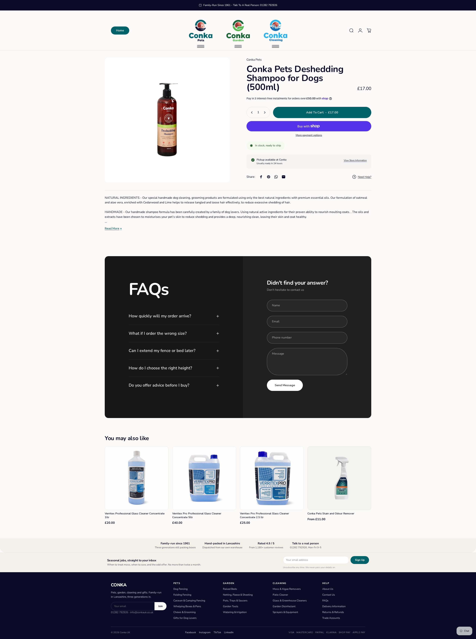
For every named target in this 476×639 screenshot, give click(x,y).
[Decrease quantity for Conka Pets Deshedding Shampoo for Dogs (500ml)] (251, 112)
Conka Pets (254, 60)
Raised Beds (230, 589)
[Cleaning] (275, 30)
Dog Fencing (180, 589)
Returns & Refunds (333, 612)
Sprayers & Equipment (285, 612)
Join (160, 606)
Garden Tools (230, 606)
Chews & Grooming (184, 612)
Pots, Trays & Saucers (235, 600)
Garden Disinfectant (284, 606)
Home (120, 30)
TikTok (217, 632)
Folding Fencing (182, 595)
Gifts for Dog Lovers (185, 618)
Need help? (364, 177)
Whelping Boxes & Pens (187, 606)
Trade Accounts (331, 618)
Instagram (205, 632)
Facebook (190, 632)
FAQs (325, 600)
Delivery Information (334, 606)
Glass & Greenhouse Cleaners (290, 600)
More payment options (309, 135)
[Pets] (201, 30)
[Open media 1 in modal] (167, 119)
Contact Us (328, 595)
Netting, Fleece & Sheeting (238, 595)
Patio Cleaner (280, 595)
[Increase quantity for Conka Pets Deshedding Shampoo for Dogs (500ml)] (265, 112)
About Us (327, 589)
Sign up (360, 560)
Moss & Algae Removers (287, 589)
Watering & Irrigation (235, 612)
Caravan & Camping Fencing (189, 600)
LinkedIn (229, 632)
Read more (112, 228)
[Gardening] (238, 30)
